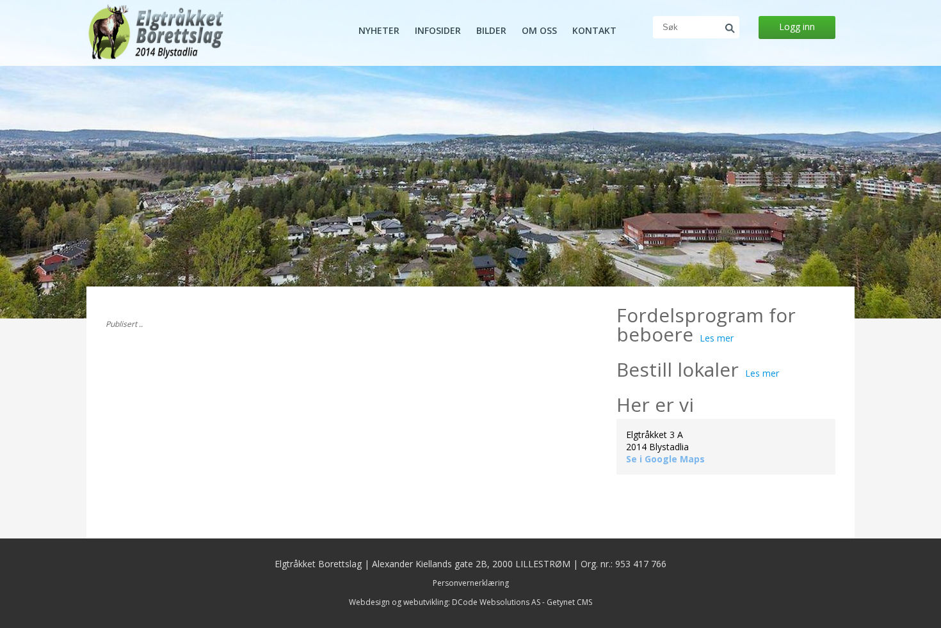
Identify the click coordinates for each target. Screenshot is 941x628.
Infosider (438, 31)
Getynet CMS (569, 602)
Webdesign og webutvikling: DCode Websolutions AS (444, 602)
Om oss (539, 31)
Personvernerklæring (471, 582)
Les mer (717, 338)
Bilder (491, 31)
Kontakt (594, 31)
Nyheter (378, 31)
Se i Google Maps (665, 459)
